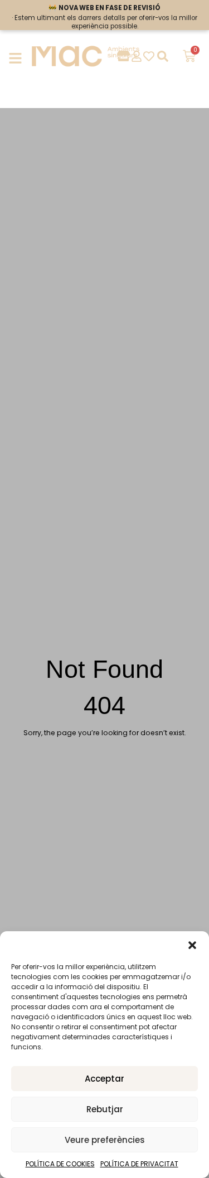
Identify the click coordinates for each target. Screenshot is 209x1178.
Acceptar (104, 1078)
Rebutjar (104, 1109)
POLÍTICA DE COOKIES (60, 1164)
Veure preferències (105, 1140)
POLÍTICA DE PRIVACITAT (139, 1164)
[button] (192, 945)
